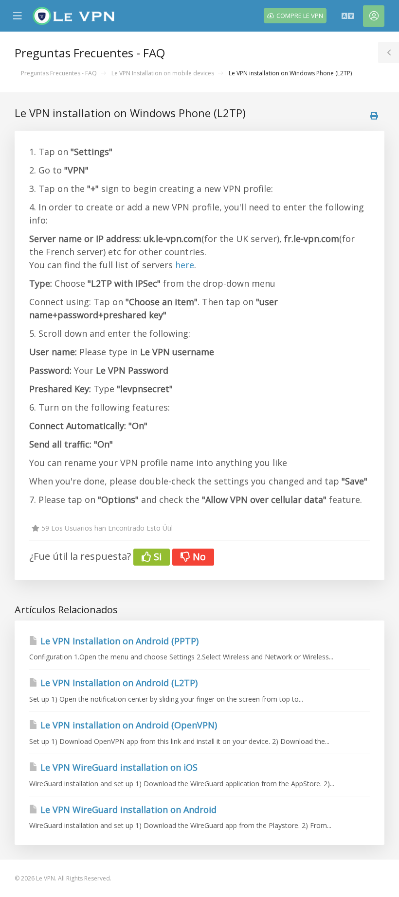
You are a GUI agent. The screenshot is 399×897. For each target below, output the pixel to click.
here (184, 265)
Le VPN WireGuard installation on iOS (118, 767)
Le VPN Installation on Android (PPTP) (118, 641)
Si (156, 556)
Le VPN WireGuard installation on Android (127, 809)
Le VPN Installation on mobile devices (162, 73)
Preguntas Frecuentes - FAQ (59, 73)
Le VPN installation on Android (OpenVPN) (127, 725)
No (198, 556)
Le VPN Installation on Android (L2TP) (118, 683)
